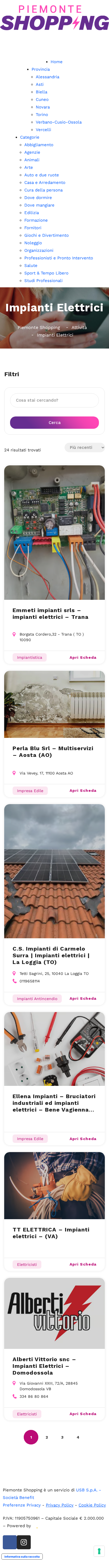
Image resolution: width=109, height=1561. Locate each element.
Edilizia (31, 212)
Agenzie (32, 152)
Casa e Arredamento (44, 182)
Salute (30, 265)
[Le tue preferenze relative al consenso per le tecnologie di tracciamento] (99, 1551)
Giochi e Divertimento (46, 235)
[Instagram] (24, 1542)
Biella (41, 91)
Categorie (29, 137)
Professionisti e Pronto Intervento (58, 257)
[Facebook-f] (10, 1542)
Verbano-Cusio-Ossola (59, 122)
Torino (42, 114)
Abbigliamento (38, 144)
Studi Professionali (43, 280)
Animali (31, 159)
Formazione (36, 220)
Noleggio (33, 242)
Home (57, 61)
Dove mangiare (39, 205)
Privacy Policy (60, 1505)
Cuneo (42, 99)
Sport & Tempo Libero (46, 273)
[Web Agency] (36, 1525)
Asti (40, 84)
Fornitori (32, 227)
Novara (43, 107)
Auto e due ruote (41, 174)
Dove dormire (38, 197)
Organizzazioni (38, 250)
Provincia (41, 69)
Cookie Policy (92, 1505)
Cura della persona (43, 190)
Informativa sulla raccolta (22, 1556)
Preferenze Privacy (22, 1505)
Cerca (55, 422)
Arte (28, 167)
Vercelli (43, 129)
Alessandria (47, 76)
